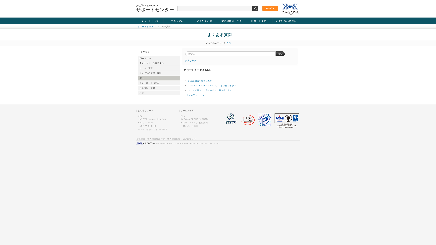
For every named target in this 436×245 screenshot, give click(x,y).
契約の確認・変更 (231, 20)
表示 (229, 43)
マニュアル (177, 20)
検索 (280, 53)
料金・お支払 (259, 20)
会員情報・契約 (147, 88)
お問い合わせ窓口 (286, 20)
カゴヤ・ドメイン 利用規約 (194, 122)
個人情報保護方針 (156, 138)
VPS (140, 116)
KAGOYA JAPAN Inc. (190, 143)
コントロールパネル (149, 83)
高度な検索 (190, 60)
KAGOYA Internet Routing (152, 119)
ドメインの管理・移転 (150, 73)
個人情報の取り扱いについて (181, 138)
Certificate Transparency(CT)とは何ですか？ (212, 85)
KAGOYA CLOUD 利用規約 (194, 119)
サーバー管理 (146, 68)
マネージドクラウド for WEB (152, 129)
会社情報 (140, 138)
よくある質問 (204, 20)
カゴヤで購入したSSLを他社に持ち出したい (210, 90)
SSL (141, 78)
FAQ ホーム (145, 58)
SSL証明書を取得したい (200, 80)
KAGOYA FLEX (146, 122)
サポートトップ (150, 20)
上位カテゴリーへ (195, 95)
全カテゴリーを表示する (151, 63)
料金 (141, 93)
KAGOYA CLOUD (147, 126)
